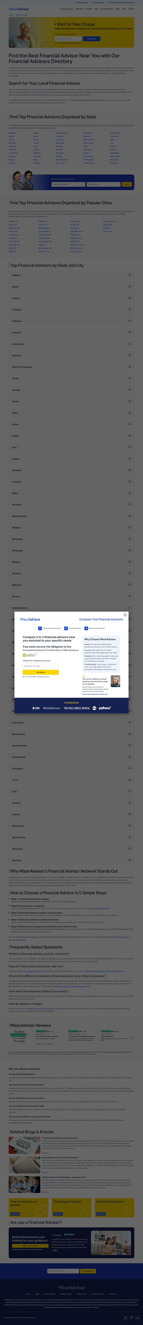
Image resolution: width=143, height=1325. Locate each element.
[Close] (125, 615)
